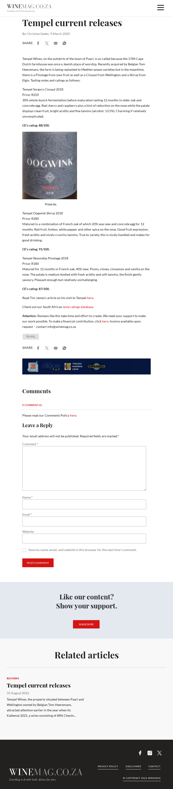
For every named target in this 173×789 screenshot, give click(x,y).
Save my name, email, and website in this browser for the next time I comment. (82, 550)
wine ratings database (78, 307)
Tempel (31, 336)
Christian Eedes (38, 34)
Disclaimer (133, 766)
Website (28, 531)
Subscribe (86, 624)
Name (27, 497)
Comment (30, 444)
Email (27, 514)
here (90, 298)
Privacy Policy (108, 766)
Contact (154, 766)
